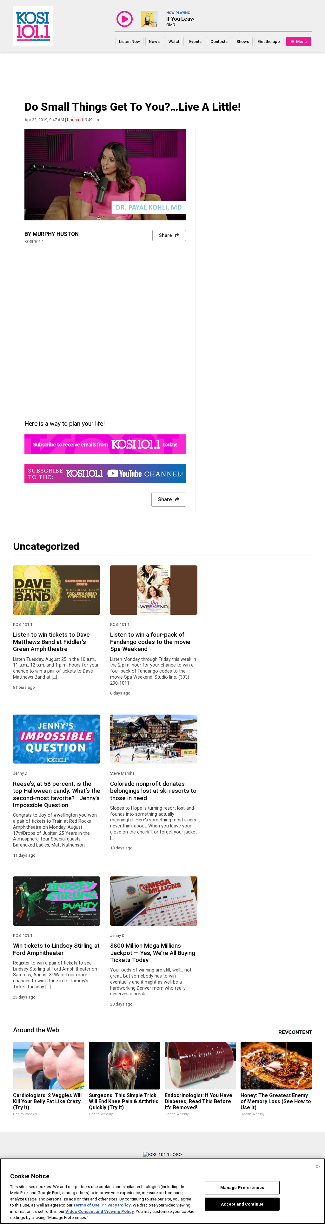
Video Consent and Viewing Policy (99, 1211)
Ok (318, 1167)
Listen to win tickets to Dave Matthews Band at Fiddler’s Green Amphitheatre (51, 642)
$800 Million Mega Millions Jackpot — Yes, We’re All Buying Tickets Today (152, 953)
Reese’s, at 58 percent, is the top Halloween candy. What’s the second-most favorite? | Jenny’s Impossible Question (56, 794)
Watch (174, 41)
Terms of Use (86, 1205)
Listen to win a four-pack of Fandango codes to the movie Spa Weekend (150, 642)
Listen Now (129, 41)
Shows (242, 41)
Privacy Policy (116, 1205)
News (154, 41)
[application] (105, 174)
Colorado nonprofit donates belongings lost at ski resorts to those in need (153, 791)
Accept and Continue (242, 1203)
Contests (219, 41)
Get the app (269, 41)
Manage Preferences (242, 1187)
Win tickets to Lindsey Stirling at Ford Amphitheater (56, 949)
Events (195, 41)
